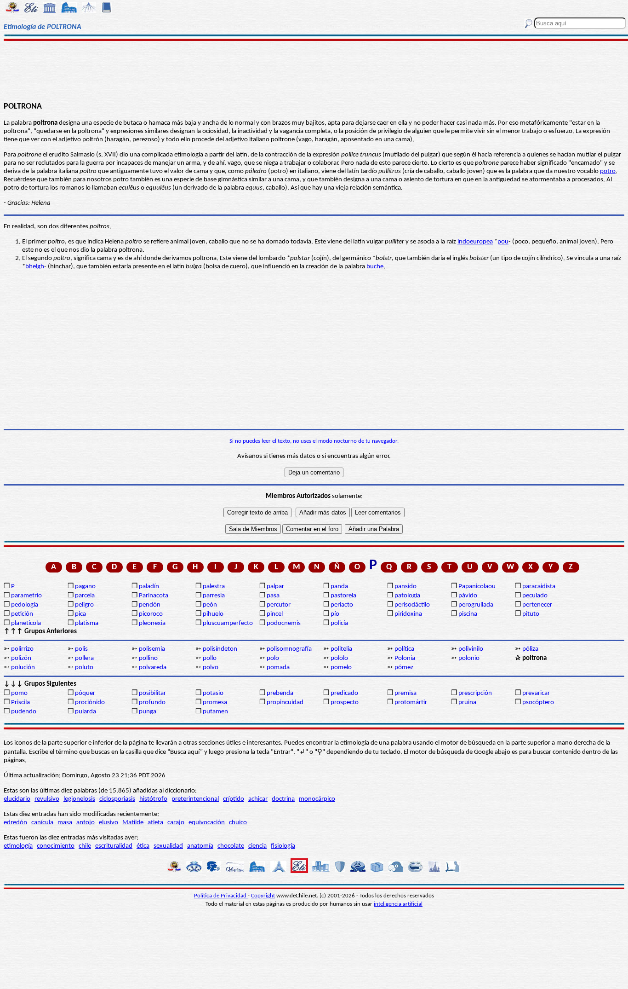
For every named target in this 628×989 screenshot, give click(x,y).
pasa (273, 595)
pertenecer (537, 604)
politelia (341, 649)
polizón (21, 658)
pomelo (341, 667)
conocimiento (55, 846)
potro (608, 171)
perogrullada (475, 604)
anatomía (200, 846)
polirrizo (22, 649)
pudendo (23, 711)
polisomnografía (289, 649)
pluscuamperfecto (228, 623)
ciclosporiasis (117, 799)
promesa (215, 702)
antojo (85, 822)
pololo (339, 658)
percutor (279, 604)
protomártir (410, 702)
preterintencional (195, 799)
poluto (84, 667)
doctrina (283, 799)
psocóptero (538, 702)
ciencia (257, 846)
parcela (85, 595)
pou (502, 241)
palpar (275, 586)
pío (335, 614)
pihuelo (213, 614)
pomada (278, 667)
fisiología (283, 846)
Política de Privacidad (221, 896)
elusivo (108, 822)
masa (64, 822)
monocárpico (317, 799)
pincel (275, 614)
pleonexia (152, 623)
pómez (403, 667)
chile (85, 846)
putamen (215, 711)
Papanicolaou (477, 586)
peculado (535, 595)
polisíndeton (220, 649)
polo (273, 658)
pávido (467, 595)
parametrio (26, 595)
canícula (42, 822)
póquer (85, 693)
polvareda (152, 667)
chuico (238, 822)
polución (23, 667)
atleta (155, 822)
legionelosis (79, 799)
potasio (213, 693)
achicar (258, 799)
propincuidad (285, 702)
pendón (149, 604)
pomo (19, 693)
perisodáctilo (412, 604)
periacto (342, 604)
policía (339, 623)
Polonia (404, 658)
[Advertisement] (314, 70)
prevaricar (536, 693)
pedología (24, 604)
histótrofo (153, 799)
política (404, 649)
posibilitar (152, 693)
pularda (85, 711)
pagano (85, 586)
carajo (175, 822)
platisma (86, 623)
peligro (84, 604)
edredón (15, 822)
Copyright (263, 896)
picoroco (151, 614)
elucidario (17, 799)
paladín (149, 586)
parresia (214, 595)
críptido (233, 799)
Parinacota (153, 595)
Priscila (20, 702)
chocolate (230, 846)
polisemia (152, 649)
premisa (405, 693)
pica (80, 614)
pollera (84, 658)
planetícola (26, 623)
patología (407, 595)
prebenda (280, 693)
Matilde (132, 822)
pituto (530, 614)
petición (22, 614)
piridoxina (408, 614)
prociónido (90, 702)
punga (147, 711)
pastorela (343, 595)
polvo (210, 667)
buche (374, 266)
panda (339, 586)
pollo (210, 658)
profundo (152, 702)
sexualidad (168, 846)
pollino (148, 658)
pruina (467, 702)
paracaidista (538, 586)
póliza (530, 649)
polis (81, 649)
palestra (214, 586)
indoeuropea (475, 241)
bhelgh (34, 266)
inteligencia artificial (398, 904)
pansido (405, 586)
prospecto (345, 702)
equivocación (206, 822)
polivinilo (470, 649)
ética (143, 846)
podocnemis (284, 623)
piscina (467, 614)
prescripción (475, 693)
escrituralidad (113, 846)
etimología (18, 846)
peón (210, 604)
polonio (469, 658)
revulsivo (46, 799)
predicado (344, 693)
